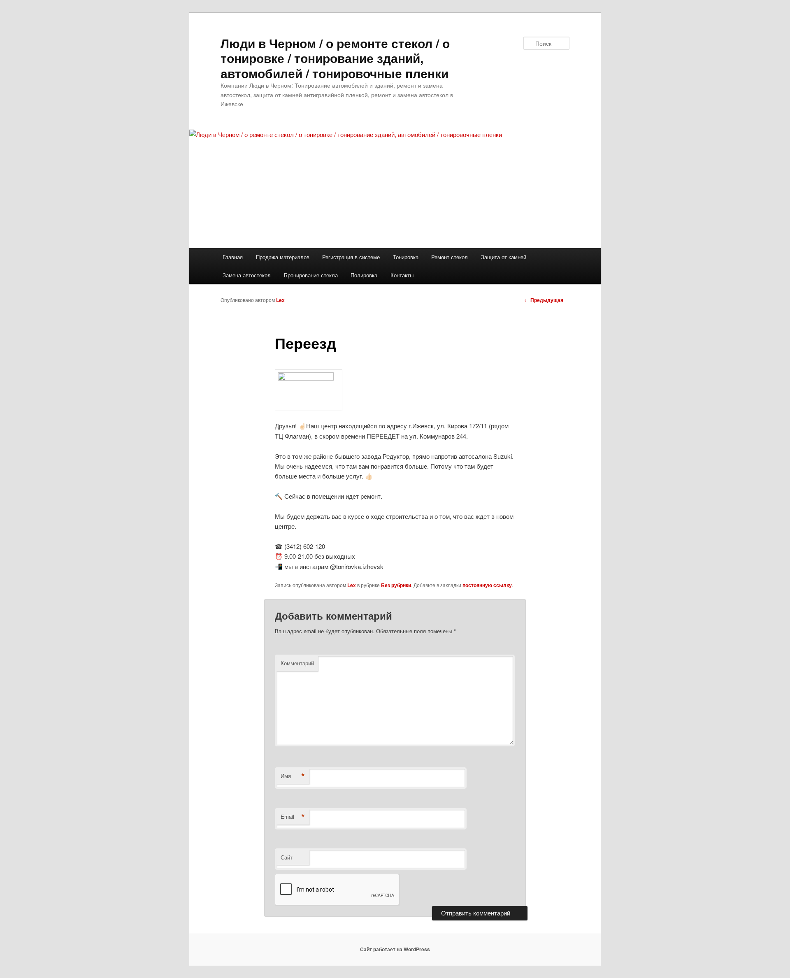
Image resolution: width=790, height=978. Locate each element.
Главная (233, 257)
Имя (293, 776)
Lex (280, 300)
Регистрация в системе (351, 257)
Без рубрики (396, 585)
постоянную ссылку (487, 585)
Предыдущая (543, 300)
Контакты (402, 275)
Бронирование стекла (311, 275)
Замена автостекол (247, 275)
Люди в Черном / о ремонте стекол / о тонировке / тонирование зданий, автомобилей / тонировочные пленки (335, 58)
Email (293, 816)
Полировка (364, 275)
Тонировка (405, 257)
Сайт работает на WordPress (395, 949)
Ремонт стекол (449, 257)
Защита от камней (503, 257)
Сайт (287, 857)
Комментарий (297, 663)
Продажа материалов (282, 257)
